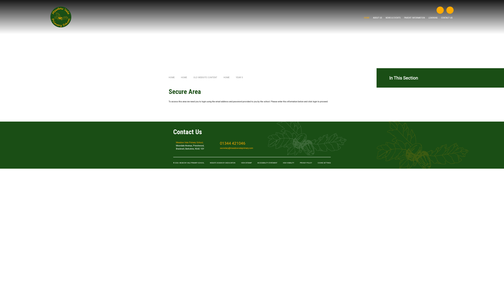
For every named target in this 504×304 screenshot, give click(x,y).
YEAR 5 (239, 77)
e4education (230, 163)
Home (172, 77)
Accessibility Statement (267, 163)
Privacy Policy (306, 163)
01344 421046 (232, 143)
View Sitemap (246, 163)
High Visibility (288, 163)
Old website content (205, 77)
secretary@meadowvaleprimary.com (236, 148)
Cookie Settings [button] (324, 163)
